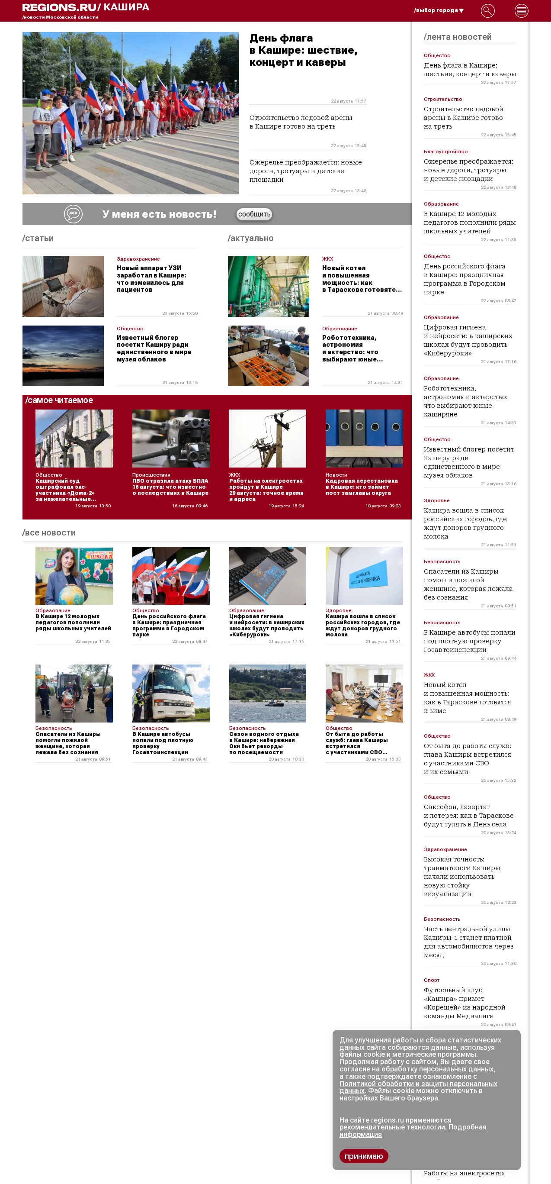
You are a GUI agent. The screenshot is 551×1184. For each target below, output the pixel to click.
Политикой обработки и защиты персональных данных (418, 1087)
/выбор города (436, 10)
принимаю (364, 1156)
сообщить (254, 214)
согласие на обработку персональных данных (416, 1069)
